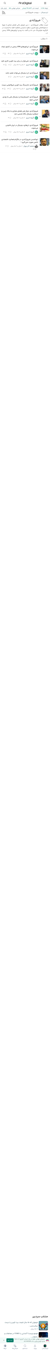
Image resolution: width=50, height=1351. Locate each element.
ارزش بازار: (3, 8)
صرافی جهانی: (15, 8)
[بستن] (4, 1340)
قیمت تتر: (35, 8)
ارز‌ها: (46, 8)
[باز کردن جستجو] (5, 3)
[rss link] (3, 12)
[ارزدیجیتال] (25, 3)
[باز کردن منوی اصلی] (45, 3)
